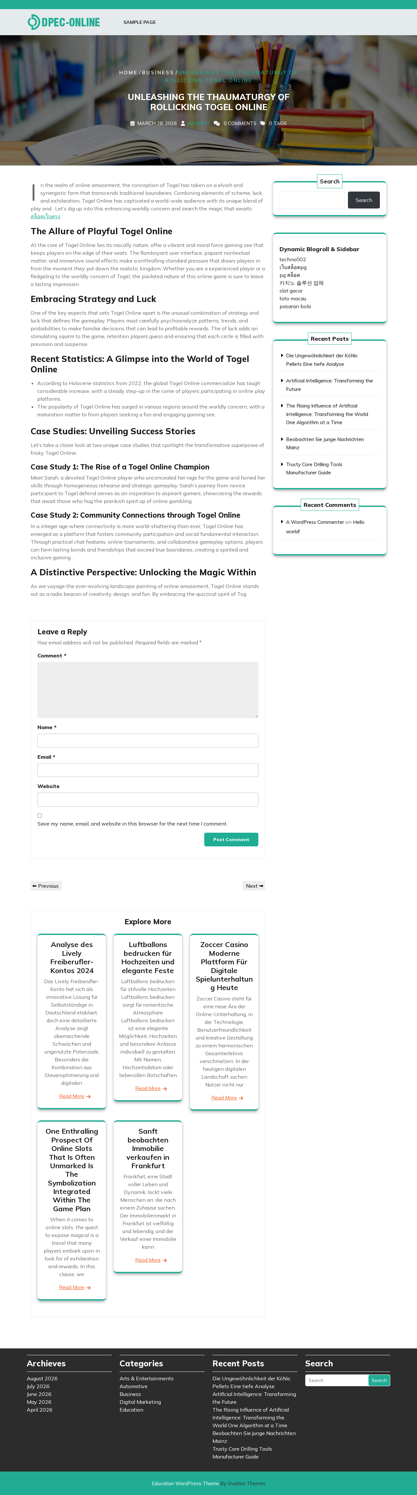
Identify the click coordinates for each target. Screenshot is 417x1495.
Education (131, 1409)
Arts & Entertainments (147, 1378)
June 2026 (39, 1394)
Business (158, 72)
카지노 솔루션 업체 (302, 283)
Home (128, 72)
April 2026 (39, 1409)
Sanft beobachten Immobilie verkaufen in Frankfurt (147, 1148)
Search (329, 181)
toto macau (293, 298)
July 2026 (38, 1386)
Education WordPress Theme (209, 1483)
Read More (71, 1096)
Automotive (134, 1386)
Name (47, 727)
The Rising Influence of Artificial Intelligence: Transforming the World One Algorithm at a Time (327, 414)
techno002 (293, 259)
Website (48, 786)
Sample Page (139, 22)
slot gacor (291, 290)
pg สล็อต (290, 275)
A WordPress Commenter (315, 522)
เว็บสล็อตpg (293, 267)
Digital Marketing (140, 1402)
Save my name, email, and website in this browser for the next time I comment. (132, 823)
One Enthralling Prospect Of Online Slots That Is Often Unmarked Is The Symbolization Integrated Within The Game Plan (72, 1170)
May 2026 (39, 1402)
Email (46, 757)
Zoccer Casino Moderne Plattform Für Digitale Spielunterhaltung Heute (224, 966)
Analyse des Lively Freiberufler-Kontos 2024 (71, 957)
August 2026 (42, 1378)
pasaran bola (295, 306)
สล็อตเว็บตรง (45, 216)
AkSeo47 (199, 123)
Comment (51, 655)
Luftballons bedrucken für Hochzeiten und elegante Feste (148, 957)
